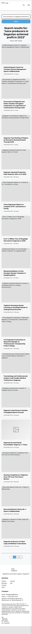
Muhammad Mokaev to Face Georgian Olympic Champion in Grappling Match (15, 273)
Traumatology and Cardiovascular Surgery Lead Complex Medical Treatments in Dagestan (16, 378)
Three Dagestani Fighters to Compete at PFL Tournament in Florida (15, 206)
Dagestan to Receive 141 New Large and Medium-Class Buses (15, 542)
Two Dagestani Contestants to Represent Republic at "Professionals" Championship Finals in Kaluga (14, 343)
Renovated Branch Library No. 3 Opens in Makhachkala (15, 510)
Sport (3, 587)
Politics (4, 581)
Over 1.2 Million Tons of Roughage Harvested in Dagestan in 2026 (16, 240)
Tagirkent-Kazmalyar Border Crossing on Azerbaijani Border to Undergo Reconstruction (16, 307)
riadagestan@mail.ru (12, 594)
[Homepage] (4, 5)
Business (4, 583)
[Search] (23, 5)
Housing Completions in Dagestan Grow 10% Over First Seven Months (16, 477)
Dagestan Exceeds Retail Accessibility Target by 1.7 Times (15, 444)
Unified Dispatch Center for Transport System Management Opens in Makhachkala (15, 69)
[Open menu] (29, 5)
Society (4, 585)
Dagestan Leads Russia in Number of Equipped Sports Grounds (16, 411)
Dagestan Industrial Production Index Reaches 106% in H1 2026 (15, 173)
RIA (11, 583)
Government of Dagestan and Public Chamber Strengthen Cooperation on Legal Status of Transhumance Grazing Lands (15, 105)
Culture (12, 581)
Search (16, 21)
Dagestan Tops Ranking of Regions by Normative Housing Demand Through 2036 (16, 140)
